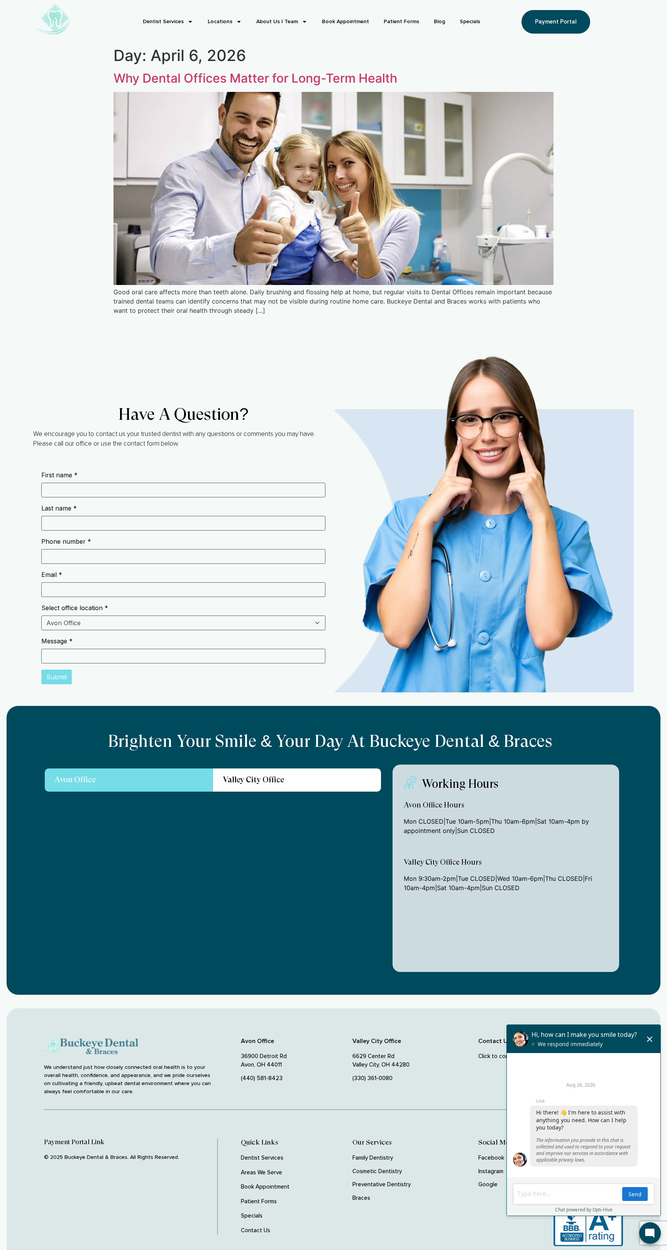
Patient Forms (401, 21)
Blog (439, 21)
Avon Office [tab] (75, 779)
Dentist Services (163, 21)
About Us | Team (277, 21)
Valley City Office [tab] (253, 779)
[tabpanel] (213, 887)
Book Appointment (345, 21)
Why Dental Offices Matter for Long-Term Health (255, 78)
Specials (470, 21)
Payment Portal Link (74, 1142)
